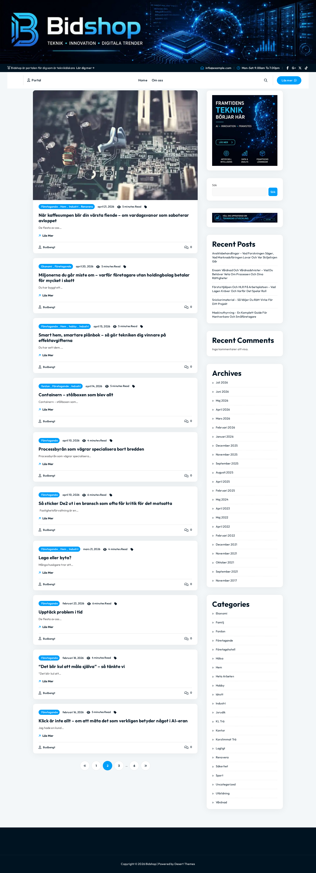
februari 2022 (225, 535)
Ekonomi (46, 266)
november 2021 (226, 553)
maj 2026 (222, 400)
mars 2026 (223, 418)
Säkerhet (222, 766)
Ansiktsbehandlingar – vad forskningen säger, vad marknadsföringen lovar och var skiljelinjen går (244, 257)
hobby (73, 326)
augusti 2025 (224, 472)
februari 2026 (225, 427)
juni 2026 (222, 391)
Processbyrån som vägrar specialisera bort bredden (91, 449)
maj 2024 (222, 499)
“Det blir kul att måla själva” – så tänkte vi (82, 666)
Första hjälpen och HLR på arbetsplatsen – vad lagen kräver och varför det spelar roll (244, 289)
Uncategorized (226, 784)
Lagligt (220, 748)
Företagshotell (225, 649)
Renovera (87, 206)
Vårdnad (221, 802)
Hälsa (219, 658)
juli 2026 (222, 382)
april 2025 (223, 481)
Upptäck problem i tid (60, 612)
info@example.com (218, 68)
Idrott (219, 694)
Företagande (49, 206)
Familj (220, 622)
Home (142, 80)
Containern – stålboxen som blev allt (76, 394)
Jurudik (220, 712)
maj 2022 (222, 517)
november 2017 (226, 580)
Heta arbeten (225, 676)
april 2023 (223, 508)
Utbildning (223, 793)
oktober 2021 (225, 562)
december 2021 (226, 544)
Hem (63, 206)
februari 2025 (225, 490)
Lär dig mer (84, 68)
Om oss (157, 80)
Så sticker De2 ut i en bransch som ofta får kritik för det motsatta (105, 503)
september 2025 (227, 463)
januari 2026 (225, 436)
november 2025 (227, 454)
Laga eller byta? (55, 557)
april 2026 (223, 409)
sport (219, 775)
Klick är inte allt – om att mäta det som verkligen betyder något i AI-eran (113, 720)
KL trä (220, 721)
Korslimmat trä (226, 739)
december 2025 (227, 445)
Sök (214, 185)
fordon (45, 386)
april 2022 (223, 526)
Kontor (220, 730)
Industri (73, 206)
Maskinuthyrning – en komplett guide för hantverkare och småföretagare (239, 314)
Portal (35, 80)
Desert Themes (184, 864)
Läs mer (47, 235)
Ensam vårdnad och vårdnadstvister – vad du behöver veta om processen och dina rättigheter (242, 274)
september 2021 (227, 571)
